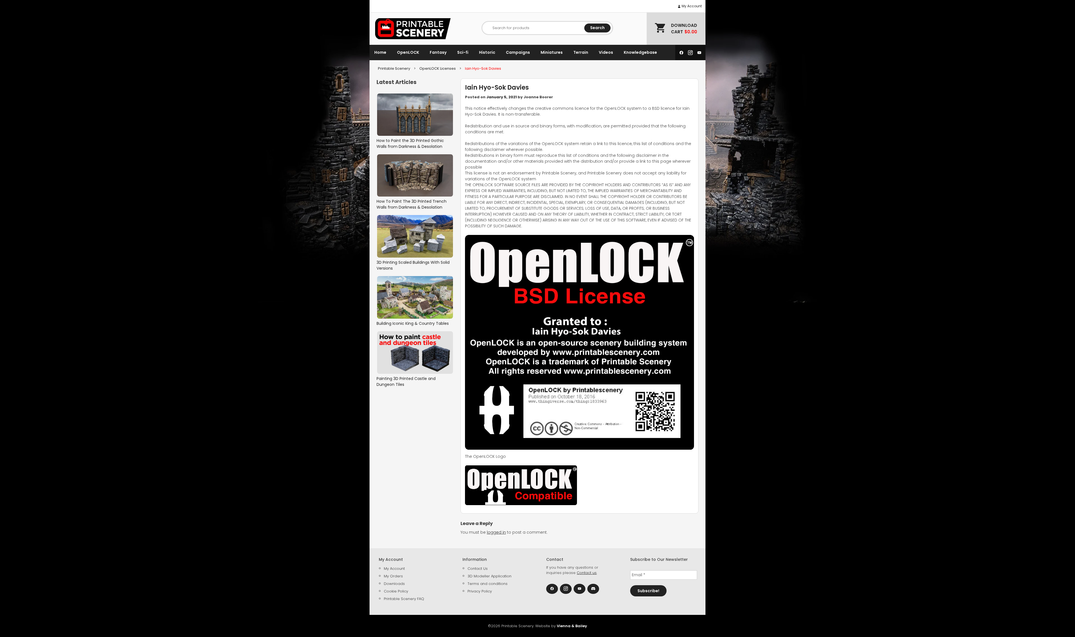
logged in (496, 532)
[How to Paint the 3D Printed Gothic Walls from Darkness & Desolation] (415, 115)
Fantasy (438, 52)
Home (380, 52)
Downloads (394, 583)
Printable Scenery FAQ (404, 598)
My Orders (393, 576)
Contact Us (478, 568)
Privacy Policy (480, 591)
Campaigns (518, 52)
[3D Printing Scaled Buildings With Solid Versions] (415, 236)
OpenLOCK (408, 52)
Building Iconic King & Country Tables (413, 323)
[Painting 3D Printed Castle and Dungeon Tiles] (415, 352)
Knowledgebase (640, 52)
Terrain (580, 52)
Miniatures (552, 52)
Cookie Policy (396, 591)
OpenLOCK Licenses (437, 68)
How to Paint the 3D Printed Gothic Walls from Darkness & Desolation (410, 143)
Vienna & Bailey (572, 626)
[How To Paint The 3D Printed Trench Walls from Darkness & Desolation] (415, 175)
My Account (691, 6)
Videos (606, 52)
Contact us (587, 572)
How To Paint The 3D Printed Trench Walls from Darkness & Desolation (412, 204)
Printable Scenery (394, 68)
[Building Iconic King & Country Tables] (415, 297)
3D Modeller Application (489, 576)
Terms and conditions (488, 583)
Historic (487, 52)
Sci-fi (462, 52)
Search (597, 28)
